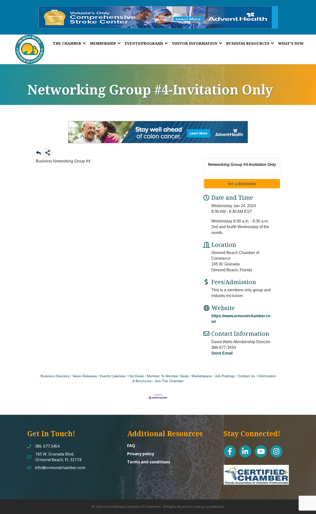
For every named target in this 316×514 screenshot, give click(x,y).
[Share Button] (47, 152)
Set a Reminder (242, 183)
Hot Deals (136, 376)
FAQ (131, 445)
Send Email (222, 353)
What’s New (291, 43)
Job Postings (225, 376)
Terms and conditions (148, 462)
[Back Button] (38, 154)
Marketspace (202, 376)
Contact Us (246, 376)
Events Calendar (113, 376)
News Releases (85, 376)
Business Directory (55, 376)
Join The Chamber (169, 381)
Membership (103, 43)
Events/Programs (144, 43)
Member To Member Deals (168, 376)
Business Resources (247, 43)
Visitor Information (194, 43)
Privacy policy (140, 453)
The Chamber (67, 43)
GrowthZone (215, 506)
